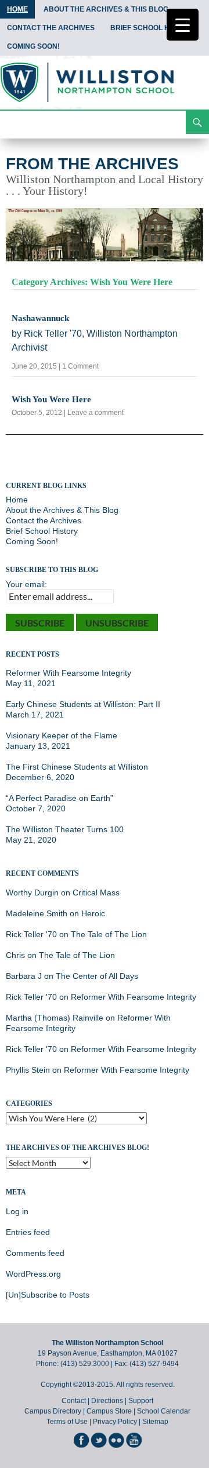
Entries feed (28, 1232)
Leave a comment (95, 413)
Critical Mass (96, 892)
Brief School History (152, 28)
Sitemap (155, 1422)
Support (140, 1401)
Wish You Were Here (51, 399)
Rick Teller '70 (31, 934)
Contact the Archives (51, 28)
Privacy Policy (115, 1422)
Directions (107, 1401)
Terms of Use (67, 1422)
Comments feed (35, 1253)
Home (17, 9)
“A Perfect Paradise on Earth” (59, 798)
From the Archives (92, 164)
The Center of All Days (97, 976)
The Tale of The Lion (109, 934)
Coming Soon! (33, 46)
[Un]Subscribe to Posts (47, 1294)
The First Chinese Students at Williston (77, 766)
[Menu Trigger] (183, 25)
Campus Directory (52, 1411)
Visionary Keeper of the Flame (61, 735)
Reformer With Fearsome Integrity (68, 672)
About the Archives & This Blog (106, 9)
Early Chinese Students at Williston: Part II (83, 704)
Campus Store (109, 1411)
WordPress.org (33, 1273)
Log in (17, 1211)
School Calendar (163, 1411)
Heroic (93, 913)
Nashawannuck (40, 318)
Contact (74, 1401)
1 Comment (80, 366)
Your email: (26, 584)
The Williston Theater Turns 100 (65, 829)
